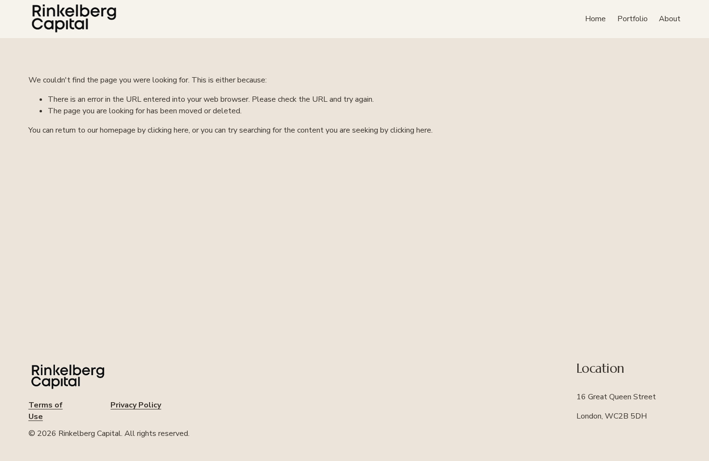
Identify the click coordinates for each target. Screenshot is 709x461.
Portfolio (632, 19)
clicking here (168, 130)
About (670, 19)
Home (595, 19)
